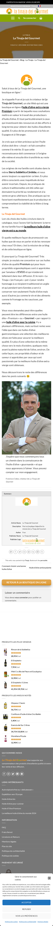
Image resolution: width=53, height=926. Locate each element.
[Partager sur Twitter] (20, 552)
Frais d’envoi (7, 832)
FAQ (4, 827)
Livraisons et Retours (11, 837)
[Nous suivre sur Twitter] (13, 774)
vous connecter (21, 597)
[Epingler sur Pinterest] (29, 552)
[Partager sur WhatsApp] (11, 552)
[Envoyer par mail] (24, 552)
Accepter (26, 902)
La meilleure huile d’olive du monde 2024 (19, 813)
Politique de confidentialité (27, 922)
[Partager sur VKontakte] (33, 552)
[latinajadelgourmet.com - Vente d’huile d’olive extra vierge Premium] (26, 11)
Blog (22, 60)
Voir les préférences (27, 916)
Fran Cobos (38, 45)
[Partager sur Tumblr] (42, 552)
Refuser (26, 909)
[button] (49, 878)
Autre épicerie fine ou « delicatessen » (17, 789)
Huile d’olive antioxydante (40, 567)
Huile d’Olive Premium (11, 808)
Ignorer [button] (43, 2)
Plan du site (7, 846)
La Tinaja (26, 35)
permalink (43, 560)
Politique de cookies (11, 922)
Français (35, 6)
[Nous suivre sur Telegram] (22, 774)
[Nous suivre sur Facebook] (4, 774)
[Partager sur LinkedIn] (38, 552)
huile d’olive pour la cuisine (20, 322)
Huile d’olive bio (8, 799)
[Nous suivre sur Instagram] (9, 774)
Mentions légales (42, 922)
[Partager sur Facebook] (15, 552)
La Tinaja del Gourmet (9, 60)
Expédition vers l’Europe (12, 794)
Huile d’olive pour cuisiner (13, 803)
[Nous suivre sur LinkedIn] (17, 774)
